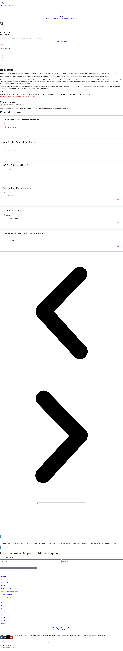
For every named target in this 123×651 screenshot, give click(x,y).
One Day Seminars (6, 594)
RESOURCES (5, 32)
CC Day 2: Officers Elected (15, 165)
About (3, 612)
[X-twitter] (8, 637)
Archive (3, 576)
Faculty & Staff (5, 618)
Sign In (3, 624)
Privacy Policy (5, 621)
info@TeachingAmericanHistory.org (80, 642)
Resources (57, 18)
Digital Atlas (4, 609)
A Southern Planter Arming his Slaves (21, 120)
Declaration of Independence (17, 188)
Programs (48, 18)
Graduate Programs (6, 588)
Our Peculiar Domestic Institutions (20, 142)
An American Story (12, 210)
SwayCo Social (11, 647)
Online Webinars (6, 597)
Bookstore (74, 18)
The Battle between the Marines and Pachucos (25, 233)
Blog (2, 606)
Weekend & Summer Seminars (9, 591)
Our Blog (3, 5)
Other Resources (6, 600)
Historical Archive (6, 582)
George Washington (62, 41)
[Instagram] (4, 637)
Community (65, 18)
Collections (4, 579)
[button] (3, 55)
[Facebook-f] (1, 637)
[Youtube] (11, 637)
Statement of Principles (7, 615)
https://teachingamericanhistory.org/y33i (20, 96)
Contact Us (12, 5)
